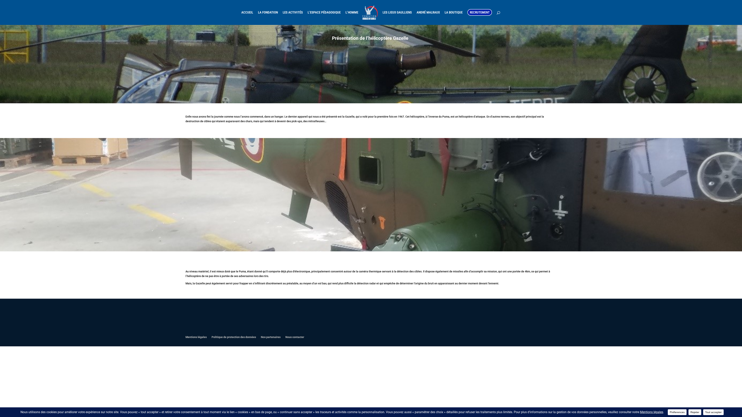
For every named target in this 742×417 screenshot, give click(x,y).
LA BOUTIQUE (454, 12)
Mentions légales (196, 337)
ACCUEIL (247, 12)
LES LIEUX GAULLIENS (397, 12)
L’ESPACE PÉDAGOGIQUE (324, 12)
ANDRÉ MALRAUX (428, 12)
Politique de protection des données (234, 337)
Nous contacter (294, 337)
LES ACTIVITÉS (293, 12)
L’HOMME (351, 12)
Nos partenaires (271, 337)
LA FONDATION (268, 12)
